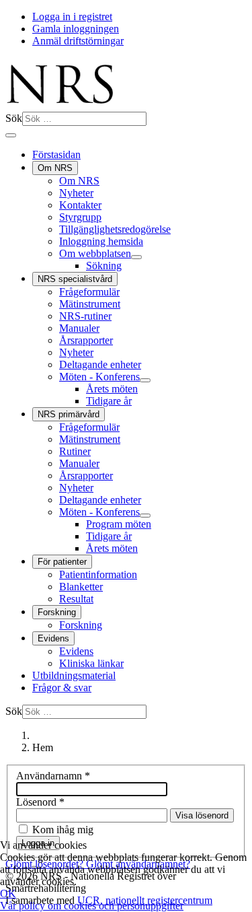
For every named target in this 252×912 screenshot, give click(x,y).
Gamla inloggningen (75, 28)
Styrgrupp (80, 217)
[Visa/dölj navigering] (10, 135)
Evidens (53, 638)
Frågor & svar (61, 687)
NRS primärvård (68, 414)
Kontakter (80, 205)
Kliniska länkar (91, 663)
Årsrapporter (86, 340)
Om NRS (55, 168)
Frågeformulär (89, 291)
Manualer (79, 328)
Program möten (118, 524)
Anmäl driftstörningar (78, 40)
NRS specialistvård (75, 279)
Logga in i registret (72, 16)
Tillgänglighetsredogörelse (115, 229)
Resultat (76, 598)
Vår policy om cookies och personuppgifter (91, 905)
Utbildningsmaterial (74, 675)
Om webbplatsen (95, 253)
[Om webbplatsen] (136, 257)
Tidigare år (109, 401)
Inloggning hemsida (101, 241)
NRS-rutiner (85, 316)
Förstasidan (56, 154)
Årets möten (112, 388)
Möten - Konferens (99, 376)
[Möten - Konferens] (145, 380)
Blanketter (81, 586)
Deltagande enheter (100, 364)
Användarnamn (53, 775)
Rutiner (75, 451)
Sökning (104, 265)
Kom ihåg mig (62, 829)
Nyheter (76, 193)
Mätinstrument (89, 304)
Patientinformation (98, 574)
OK (8, 893)
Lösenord (40, 802)
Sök (13, 118)
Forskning (57, 612)
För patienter (62, 562)
